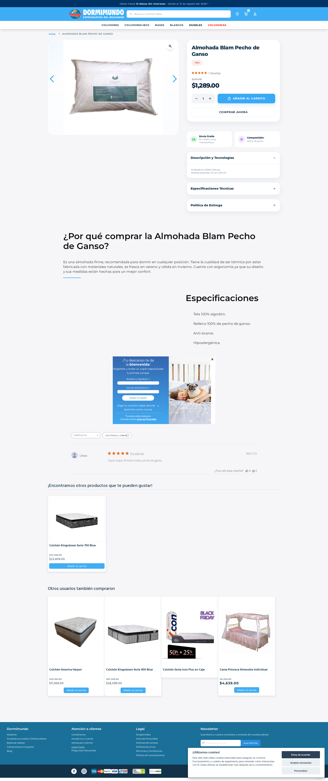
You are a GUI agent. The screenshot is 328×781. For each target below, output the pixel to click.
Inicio (52, 34)
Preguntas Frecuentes (83, 750)
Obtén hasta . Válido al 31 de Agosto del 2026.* (164, 3)
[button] (171, 46)
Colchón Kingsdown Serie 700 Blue (72, 546)
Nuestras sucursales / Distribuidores (26, 738)
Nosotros (12, 734)
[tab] (233, 158)
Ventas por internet (82, 742)
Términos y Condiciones (149, 751)
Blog (9, 751)
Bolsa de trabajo (16, 742)
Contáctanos (78, 734)
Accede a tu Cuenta (82, 738)
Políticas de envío (145, 746)
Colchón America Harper (65, 670)
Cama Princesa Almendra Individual (244, 670)
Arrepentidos (143, 734)
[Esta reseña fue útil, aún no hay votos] (247, 470)
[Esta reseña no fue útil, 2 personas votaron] (253, 470)
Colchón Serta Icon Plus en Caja (184, 670)
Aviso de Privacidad (147, 738)
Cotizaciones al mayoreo (20, 746)
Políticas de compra (147, 742)
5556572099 (77, 747)
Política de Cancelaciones (150, 755)
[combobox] (179, 14)
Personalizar (301, 770)
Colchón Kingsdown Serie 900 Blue (129, 670)
